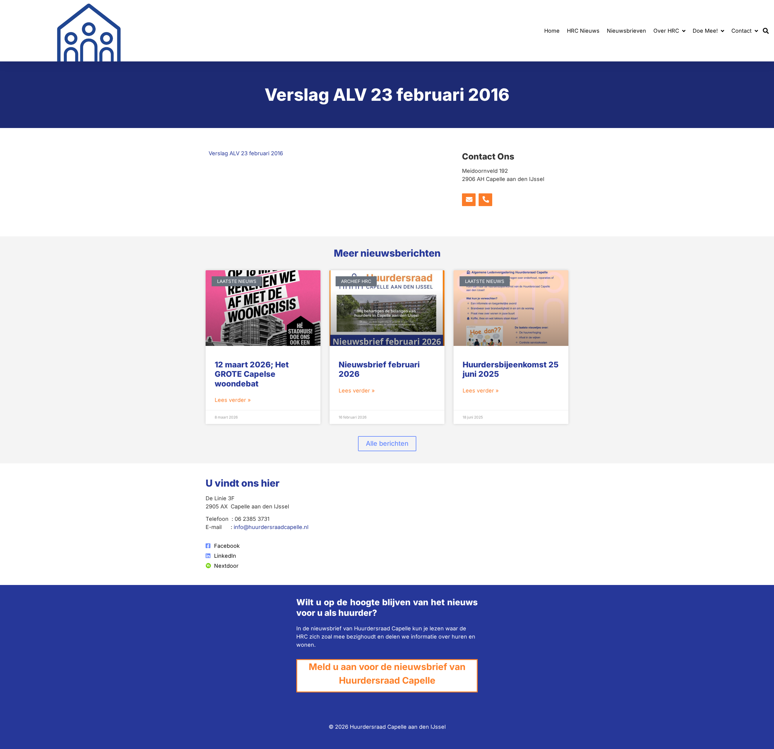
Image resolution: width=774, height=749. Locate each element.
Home (552, 31)
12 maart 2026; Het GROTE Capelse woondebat (252, 374)
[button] (766, 31)
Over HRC (666, 31)
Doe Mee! (705, 31)
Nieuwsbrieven (626, 31)
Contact (741, 31)
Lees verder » (233, 400)
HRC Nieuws (583, 31)
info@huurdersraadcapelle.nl (271, 527)
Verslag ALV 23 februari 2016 (246, 153)
